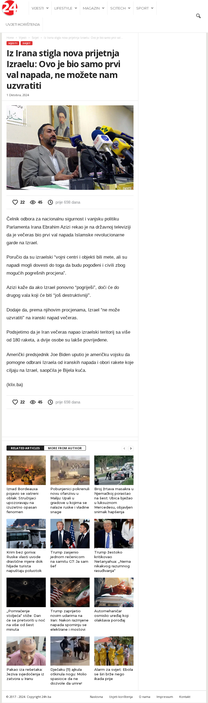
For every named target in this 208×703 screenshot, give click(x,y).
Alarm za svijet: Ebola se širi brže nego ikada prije (113, 674)
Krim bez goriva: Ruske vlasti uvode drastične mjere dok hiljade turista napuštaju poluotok (24, 561)
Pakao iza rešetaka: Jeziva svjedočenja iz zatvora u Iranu (25, 674)
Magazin (91, 8)
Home (10, 38)
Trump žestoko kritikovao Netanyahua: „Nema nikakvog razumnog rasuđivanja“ (112, 561)
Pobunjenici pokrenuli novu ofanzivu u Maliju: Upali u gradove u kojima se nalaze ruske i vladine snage (69, 500)
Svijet (35, 38)
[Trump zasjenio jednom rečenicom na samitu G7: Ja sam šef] (70, 533)
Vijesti (38, 8)
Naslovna (96, 697)
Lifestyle (63, 8)
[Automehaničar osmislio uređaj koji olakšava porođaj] (114, 592)
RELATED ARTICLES (25, 448)
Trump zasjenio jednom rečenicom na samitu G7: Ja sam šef (69, 559)
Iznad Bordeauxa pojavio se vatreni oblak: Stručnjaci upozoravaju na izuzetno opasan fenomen (22, 500)
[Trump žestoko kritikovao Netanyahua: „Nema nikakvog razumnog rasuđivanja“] (114, 533)
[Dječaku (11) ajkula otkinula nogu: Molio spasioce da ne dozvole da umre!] (70, 651)
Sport (142, 8)
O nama (144, 697)
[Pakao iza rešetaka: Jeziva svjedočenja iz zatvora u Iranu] (26, 651)
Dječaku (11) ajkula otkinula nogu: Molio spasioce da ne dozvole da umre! (68, 676)
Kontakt (184, 697)
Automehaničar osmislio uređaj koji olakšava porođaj (111, 615)
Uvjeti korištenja (23, 24)
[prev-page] (124, 448)
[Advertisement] (70, 423)
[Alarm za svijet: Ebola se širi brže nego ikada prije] (114, 651)
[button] (198, 16)
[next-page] (131, 448)
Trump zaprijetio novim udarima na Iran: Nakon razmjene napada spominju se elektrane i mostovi (69, 620)
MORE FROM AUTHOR (65, 448)
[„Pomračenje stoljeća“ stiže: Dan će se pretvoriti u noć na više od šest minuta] (26, 592)
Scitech (118, 8)
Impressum (165, 697)
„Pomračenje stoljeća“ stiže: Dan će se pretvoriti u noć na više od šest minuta (25, 620)
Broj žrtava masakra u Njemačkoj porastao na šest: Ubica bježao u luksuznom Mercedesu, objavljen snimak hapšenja (114, 500)
